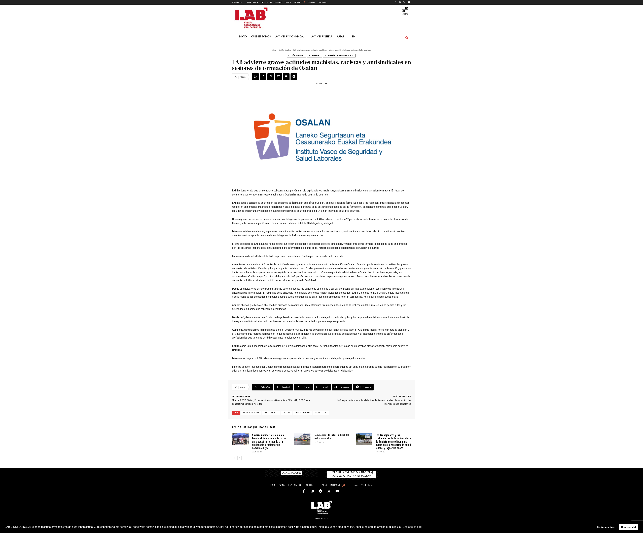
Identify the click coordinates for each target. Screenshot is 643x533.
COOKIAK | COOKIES (291, 473)
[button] (407, 38)
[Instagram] (400, 2)
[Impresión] (286, 76)
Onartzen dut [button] (628, 527)
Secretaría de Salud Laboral (339, 55)
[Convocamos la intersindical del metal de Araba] (302, 439)
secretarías (321, 413)
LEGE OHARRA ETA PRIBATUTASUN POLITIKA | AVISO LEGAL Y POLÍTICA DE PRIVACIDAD (352, 474)
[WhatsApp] (255, 76)
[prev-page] (234, 458)
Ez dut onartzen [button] (606, 527)
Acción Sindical (285, 50)
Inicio (274, 50)
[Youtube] (409, 2)
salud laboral (302, 413)
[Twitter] (404, 2)
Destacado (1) (271, 413)
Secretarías (314, 55)
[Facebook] (395, 2)
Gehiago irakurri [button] (412, 526)
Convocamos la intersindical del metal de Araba (331, 436)
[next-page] (239, 458)
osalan (286, 413)
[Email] (278, 76)
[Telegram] (294, 76)
